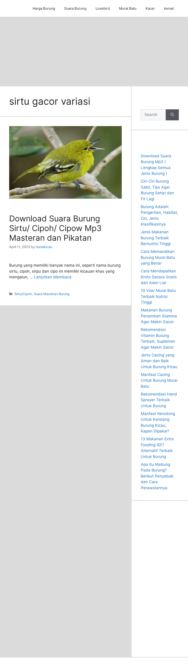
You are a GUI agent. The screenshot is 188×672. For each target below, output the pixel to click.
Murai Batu (127, 8)
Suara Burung (75, 8)
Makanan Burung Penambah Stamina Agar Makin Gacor (159, 316)
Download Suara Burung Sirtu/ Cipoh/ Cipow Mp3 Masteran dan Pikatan (55, 228)
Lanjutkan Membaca (53, 277)
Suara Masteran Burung (51, 294)
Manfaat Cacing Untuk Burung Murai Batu (159, 380)
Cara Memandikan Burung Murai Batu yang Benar (158, 257)
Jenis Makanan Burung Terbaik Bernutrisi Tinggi (156, 238)
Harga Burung (44, 8)
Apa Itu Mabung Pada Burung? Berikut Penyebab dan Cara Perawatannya (157, 476)
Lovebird (103, 8)
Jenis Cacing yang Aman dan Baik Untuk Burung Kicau (159, 361)
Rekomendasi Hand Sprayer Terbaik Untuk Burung (159, 400)
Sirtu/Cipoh (23, 294)
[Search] (172, 114)
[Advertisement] (94, 51)
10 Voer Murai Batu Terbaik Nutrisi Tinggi (158, 296)
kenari (169, 8)
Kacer (150, 8)
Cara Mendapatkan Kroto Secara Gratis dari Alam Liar (159, 277)
